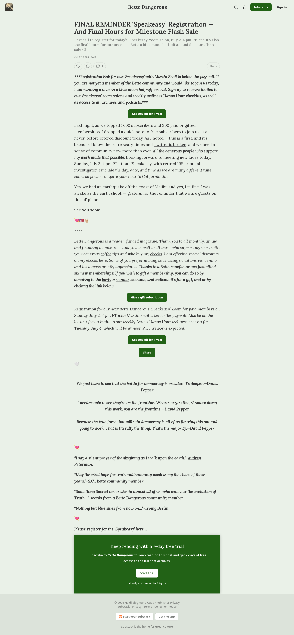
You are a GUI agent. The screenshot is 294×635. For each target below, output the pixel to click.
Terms (148, 606)
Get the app (167, 616)
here (103, 260)
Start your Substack (136, 616)
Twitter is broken (170, 144)
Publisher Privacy (168, 602)
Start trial (147, 573)
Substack (127, 626)
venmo (210, 260)
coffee (106, 253)
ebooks (156, 253)
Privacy (136, 606)
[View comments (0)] (88, 66)
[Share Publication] (245, 7)
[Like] (78, 66)
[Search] (236, 7)
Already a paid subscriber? (147, 583)
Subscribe (261, 7)
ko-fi (106, 279)
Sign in (281, 7)
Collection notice (165, 606)
